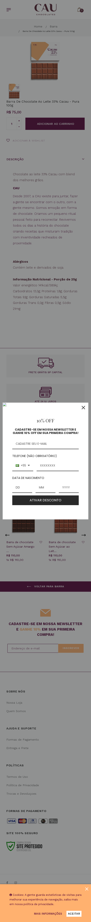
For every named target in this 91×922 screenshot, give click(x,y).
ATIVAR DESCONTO (45, 500)
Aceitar (74, 913)
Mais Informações (48, 913)
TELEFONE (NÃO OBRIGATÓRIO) (34, 456)
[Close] (83, 408)
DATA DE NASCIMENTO (28, 478)
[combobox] (22, 465)
